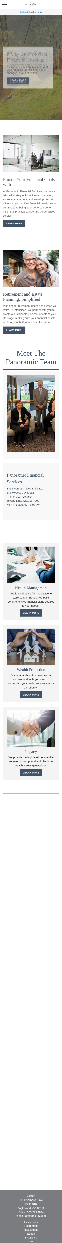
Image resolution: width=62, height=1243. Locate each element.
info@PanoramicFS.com (31, 1215)
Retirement (31, 1225)
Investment (31, 1229)
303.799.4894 (24, 496)
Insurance (31, 1237)
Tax (31, 1241)
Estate (31, 1233)
